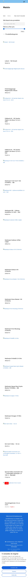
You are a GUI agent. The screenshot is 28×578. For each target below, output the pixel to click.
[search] (18, 1)
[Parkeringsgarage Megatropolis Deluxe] (14, 76)
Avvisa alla (14, 575)
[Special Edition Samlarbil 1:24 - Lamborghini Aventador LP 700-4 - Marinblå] (14, 459)
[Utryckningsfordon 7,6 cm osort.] (14, 490)
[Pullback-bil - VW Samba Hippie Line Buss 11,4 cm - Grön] (14, 106)
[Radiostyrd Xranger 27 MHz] (14, 403)
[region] (14, 565)
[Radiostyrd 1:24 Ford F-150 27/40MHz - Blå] (14, 168)
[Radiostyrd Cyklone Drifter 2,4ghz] (14, 227)
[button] (10, 64)
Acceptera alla (14, 567)
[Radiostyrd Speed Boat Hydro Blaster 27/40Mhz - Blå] (14, 374)
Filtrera (22, 31)
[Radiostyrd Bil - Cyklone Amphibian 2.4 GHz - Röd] (14, 198)
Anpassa (14, 571)
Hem (4, 16)
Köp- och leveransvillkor (14, 549)
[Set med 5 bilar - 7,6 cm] (14, 431)
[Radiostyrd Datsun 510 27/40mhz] (14, 257)
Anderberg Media (17, 545)
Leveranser (14, 551)
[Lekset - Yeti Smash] (14, 48)
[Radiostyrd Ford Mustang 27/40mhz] (14, 316)
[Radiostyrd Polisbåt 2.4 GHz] (14, 346)
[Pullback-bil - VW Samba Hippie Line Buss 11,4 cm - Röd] (14, 137)
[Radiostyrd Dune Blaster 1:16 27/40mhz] (14, 286)
